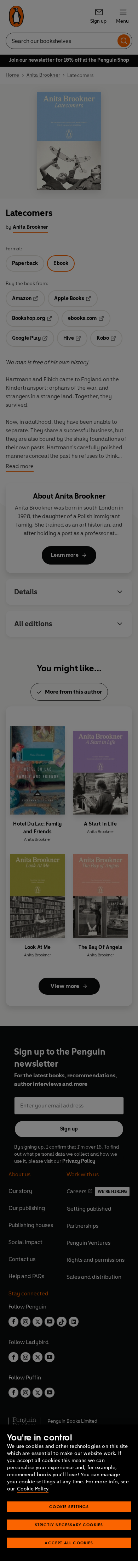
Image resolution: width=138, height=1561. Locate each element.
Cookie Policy (32, 1489)
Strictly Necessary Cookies (69, 1524)
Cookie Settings (69, 1506)
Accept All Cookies (69, 1542)
